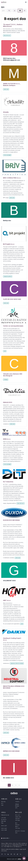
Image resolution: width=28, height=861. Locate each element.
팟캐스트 (17, 824)
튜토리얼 (3, 801)
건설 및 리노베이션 (7, 276)
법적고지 (17, 831)
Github (17, 804)
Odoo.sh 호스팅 (5, 815)
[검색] (9, 10)
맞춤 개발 (3, 821)
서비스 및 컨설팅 (7, 155)
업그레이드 (3, 819)
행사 (16, 823)
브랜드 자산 (18, 816)
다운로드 (17, 801)
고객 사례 (17, 828)
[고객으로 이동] (14, 18)
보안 (16, 832)
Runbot (17, 806)
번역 (16, 807)
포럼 (2, 805)
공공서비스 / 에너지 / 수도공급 (17, 663)
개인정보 (23, 831)
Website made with (12, 859)
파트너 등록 (4, 830)
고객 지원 (3, 817)
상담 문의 (17, 818)
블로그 (16, 826)
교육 (5, 351)
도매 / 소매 (6, 89)
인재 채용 (17, 820)
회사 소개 (17, 815)
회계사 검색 (4, 825)
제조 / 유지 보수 (7, 35)
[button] (26, 2)
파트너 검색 (4, 828)
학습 (2, 823)
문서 (2, 803)
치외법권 (5, 379)
